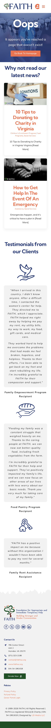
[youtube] (23, 627)
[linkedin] (29, 627)
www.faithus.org (15, 664)
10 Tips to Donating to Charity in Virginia (25, 120)
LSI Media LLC (38, 715)
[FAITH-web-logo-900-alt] (18, 4)
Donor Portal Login (12, 697)
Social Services (30, 136)
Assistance (19, 209)
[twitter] (12, 627)
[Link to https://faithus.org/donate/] (37, 6)
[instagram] (17, 627)
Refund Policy (10, 694)
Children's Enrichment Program (23, 133)
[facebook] (6, 627)
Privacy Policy (10, 691)
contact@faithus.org (17, 660)
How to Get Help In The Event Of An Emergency (25, 196)
